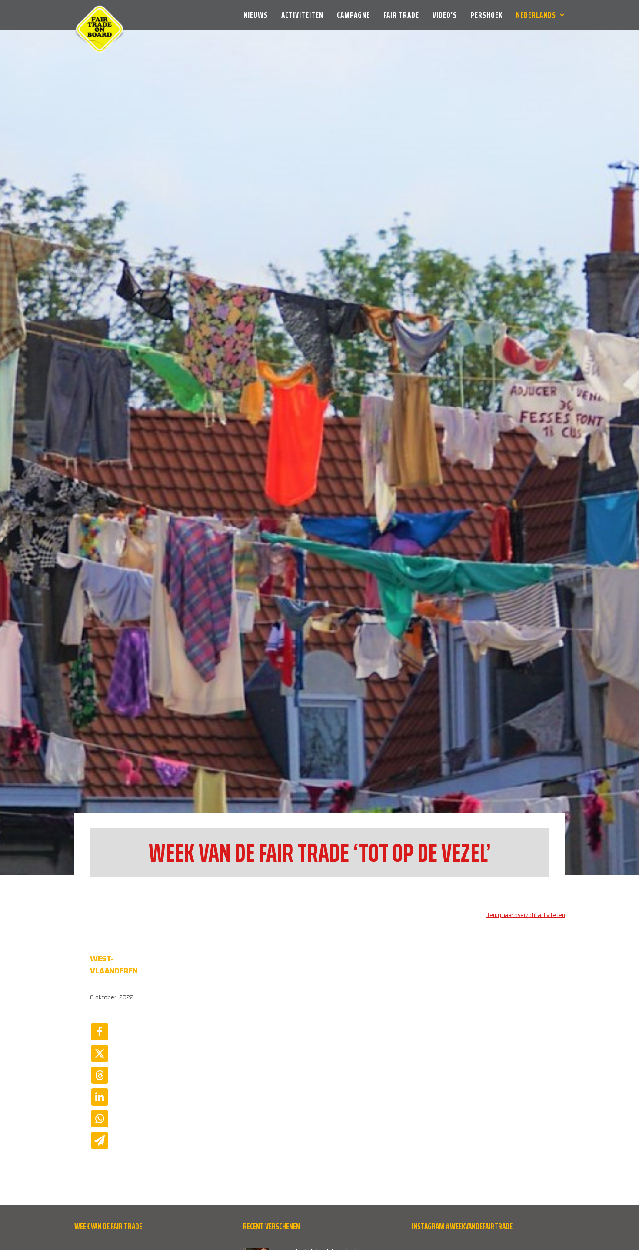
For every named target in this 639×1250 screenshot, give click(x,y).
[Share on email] (99, 1140)
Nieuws (255, 15)
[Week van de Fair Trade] (99, 15)
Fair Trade (401, 15)
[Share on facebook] (99, 1031)
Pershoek (486, 15)
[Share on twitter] (99, 1053)
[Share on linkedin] (99, 1097)
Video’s (445, 15)
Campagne (353, 15)
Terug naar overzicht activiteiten (525, 915)
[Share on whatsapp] (99, 1118)
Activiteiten (302, 15)
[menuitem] (258, 15)
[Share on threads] (99, 1075)
